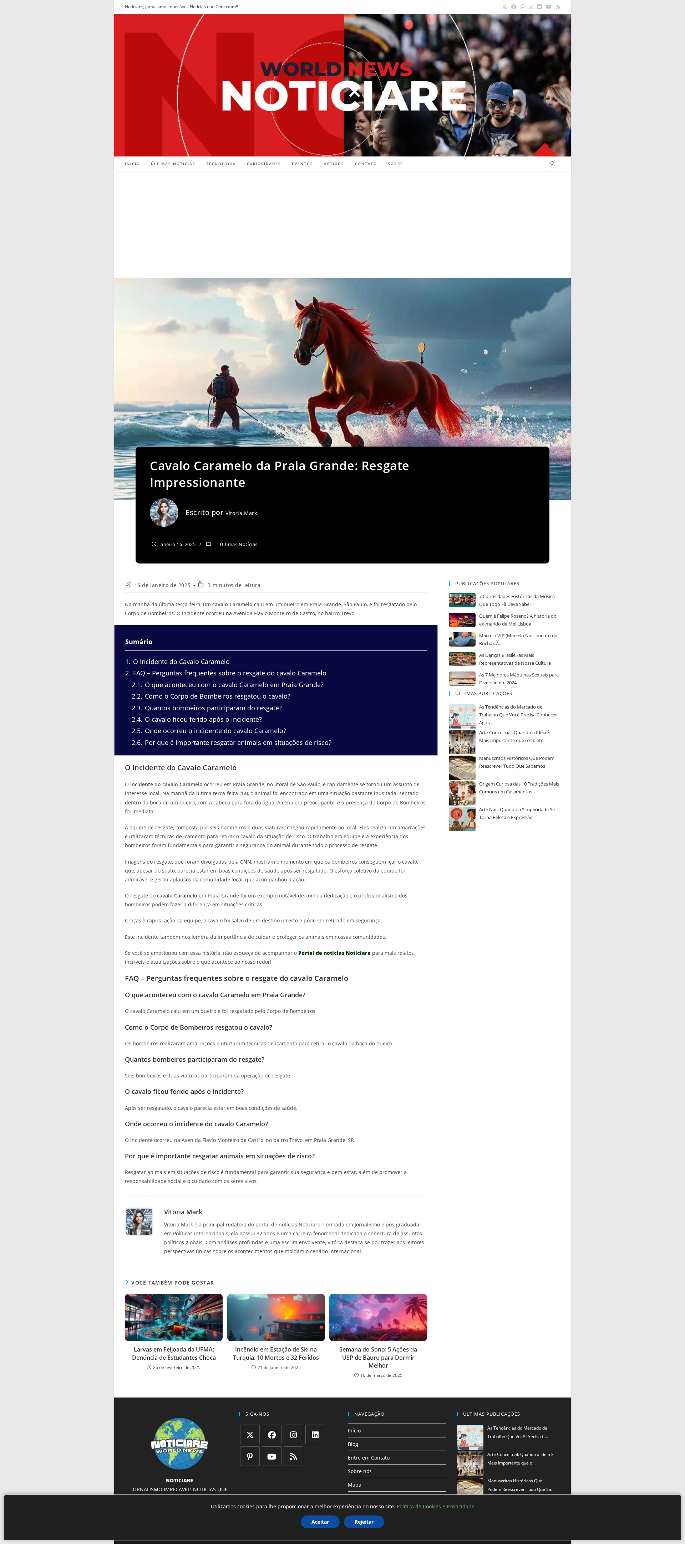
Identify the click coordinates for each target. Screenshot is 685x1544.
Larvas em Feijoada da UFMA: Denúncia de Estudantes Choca (174, 1353)
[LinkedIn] (315, 1434)
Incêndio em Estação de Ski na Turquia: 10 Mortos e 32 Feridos (276, 1353)
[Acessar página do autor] (139, 1222)
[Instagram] (293, 1434)
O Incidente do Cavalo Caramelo (177, 661)
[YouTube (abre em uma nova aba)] (549, 6)
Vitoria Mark (241, 513)
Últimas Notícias (239, 544)
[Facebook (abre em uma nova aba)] (513, 6)
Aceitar (320, 1521)
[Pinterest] (250, 1456)
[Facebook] (271, 1434)
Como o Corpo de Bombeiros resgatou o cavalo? (211, 696)
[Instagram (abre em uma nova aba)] (531, 6)
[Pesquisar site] (553, 164)
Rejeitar (364, 1521)
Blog (353, 1444)
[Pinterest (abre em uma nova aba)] (522, 6)
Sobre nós (360, 1471)
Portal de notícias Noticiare (334, 952)
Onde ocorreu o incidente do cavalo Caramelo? (209, 730)
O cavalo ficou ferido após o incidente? (197, 719)
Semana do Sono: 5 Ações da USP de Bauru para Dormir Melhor (378, 1357)
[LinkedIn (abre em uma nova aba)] (539, 6)
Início (354, 1430)
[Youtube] (271, 1456)
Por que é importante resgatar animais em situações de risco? (231, 742)
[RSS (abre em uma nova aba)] (557, 6)
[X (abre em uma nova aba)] (504, 6)
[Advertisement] (342, 224)
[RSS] (293, 1456)
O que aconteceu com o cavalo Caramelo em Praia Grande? (228, 684)
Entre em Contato (369, 1457)
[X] (250, 1434)
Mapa (354, 1484)
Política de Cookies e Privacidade (436, 1506)
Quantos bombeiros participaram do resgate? (207, 708)
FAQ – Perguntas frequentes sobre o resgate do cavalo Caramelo (225, 673)
